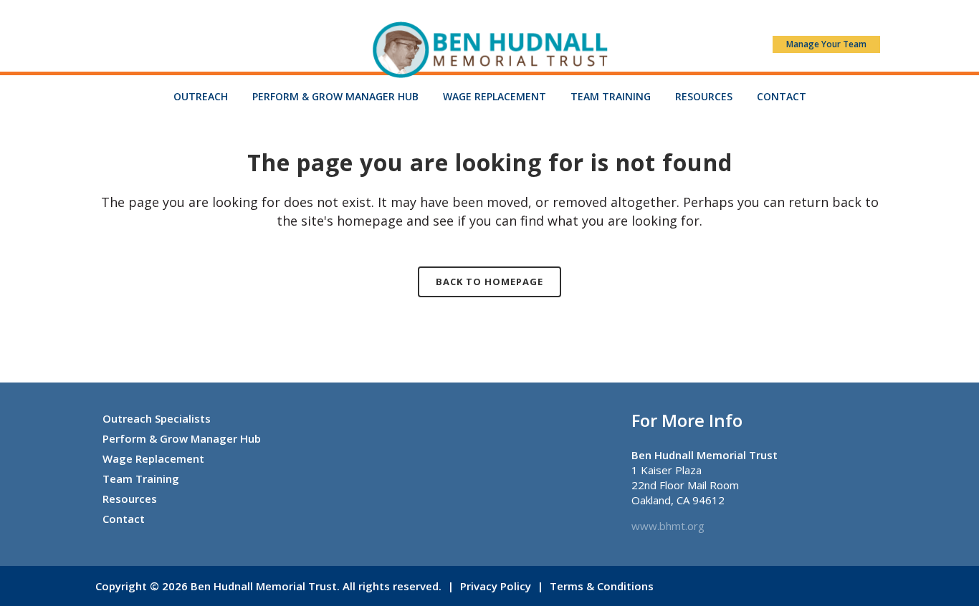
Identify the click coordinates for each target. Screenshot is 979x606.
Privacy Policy (495, 586)
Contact (123, 518)
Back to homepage (489, 281)
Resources (129, 498)
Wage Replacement (153, 458)
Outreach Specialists (156, 418)
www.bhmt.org (668, 526)
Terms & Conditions (602, 586)
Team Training (140, 478)
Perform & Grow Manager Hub (181, 438)
